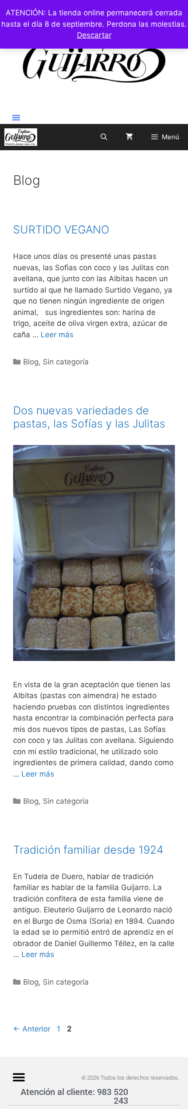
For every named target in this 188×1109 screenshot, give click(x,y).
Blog (30, 361)
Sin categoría (66, 361)
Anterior (31, 1028)
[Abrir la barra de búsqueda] (103, 137)
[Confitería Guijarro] (20, 137)
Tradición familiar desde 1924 (88, 849)
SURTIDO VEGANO (61, 229)
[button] (16, 117)
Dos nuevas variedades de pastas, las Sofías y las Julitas (89, 417)
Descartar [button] (94, 35)
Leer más (57, 334)
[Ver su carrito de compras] (129, 137)
